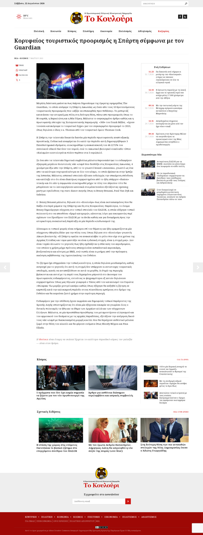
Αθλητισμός (145, 31)
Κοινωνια (63, 516)
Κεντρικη (31, 516)
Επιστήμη (88, 31)
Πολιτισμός (125, 31)
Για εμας (30, 521)
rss (98, 521)
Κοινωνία (55, 31)
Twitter (185, 17)
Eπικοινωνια (44, 521)
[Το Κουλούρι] (101, 478)
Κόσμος (72, 31)
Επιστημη (94, 516)
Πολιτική (39, 31)
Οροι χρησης (60, 521)
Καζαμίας (163, 31)
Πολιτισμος (129, 516)
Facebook (180, 17)
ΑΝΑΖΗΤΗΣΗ (186, 4)
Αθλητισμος (149, 516)
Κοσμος (78, 516)
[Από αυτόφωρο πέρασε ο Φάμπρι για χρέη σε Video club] (5, 267)
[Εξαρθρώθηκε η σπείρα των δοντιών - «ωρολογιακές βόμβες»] (198, 267)
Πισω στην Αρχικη (180, 412)
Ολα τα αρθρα (182, 359)
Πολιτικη (46, 516)
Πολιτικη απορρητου (82, 521)
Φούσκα (43, 339)
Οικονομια (111, 516)
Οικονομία (106, 31)
